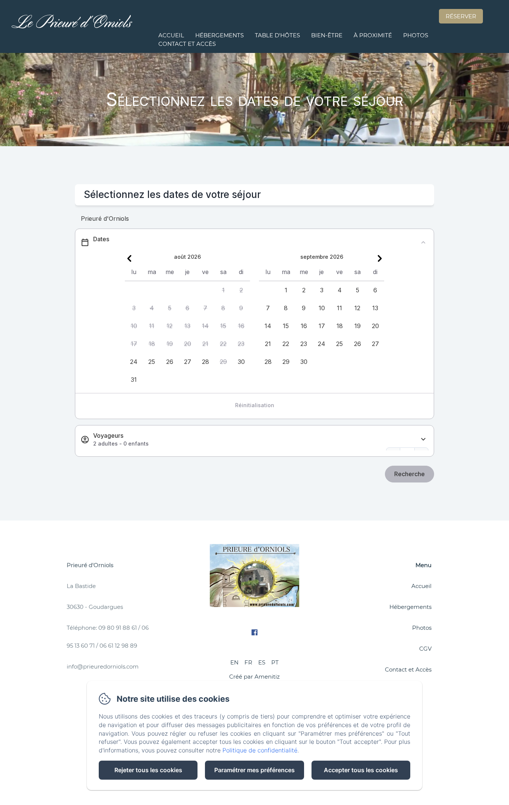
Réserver (461, 16)
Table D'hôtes (277, 35)
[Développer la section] (423, 439)
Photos (415, 35)
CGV (425, 648)
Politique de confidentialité (259, 750)
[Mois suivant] (379, 258)
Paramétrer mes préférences (254, 770)
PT (275, 662)
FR (248, 662)
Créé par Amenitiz (254, 676)
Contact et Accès (187, 43)
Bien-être (326, 35)
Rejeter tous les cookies (148, 770)
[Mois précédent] (129, 258)
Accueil (171, 35)
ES (261, 662)
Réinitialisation (254, 405)
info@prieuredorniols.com (103, 666)
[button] (223, 290)
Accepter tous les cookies (361, 770)
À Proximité (373, 35)
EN (234, 662)
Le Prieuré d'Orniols (71, 26)
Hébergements (219, 35)
